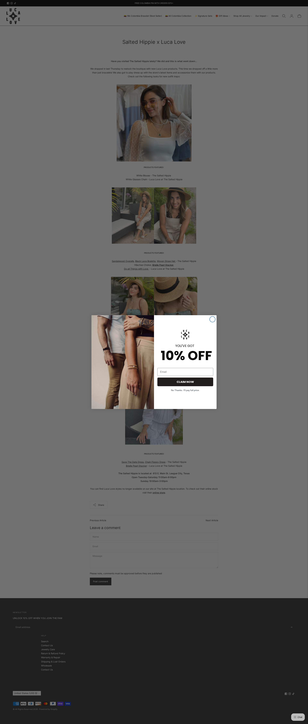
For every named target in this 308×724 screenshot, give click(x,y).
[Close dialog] (212, 319)
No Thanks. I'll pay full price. (185, 390)
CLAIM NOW (185, 382)
